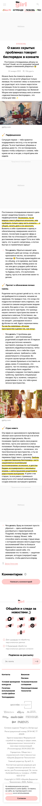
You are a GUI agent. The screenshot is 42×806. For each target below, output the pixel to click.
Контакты (6, 674)
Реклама (24, 678)
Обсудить (29, 71)
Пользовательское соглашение (29, 683)
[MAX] (10, 619)
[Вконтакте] (21, 619)
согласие (14, 640)
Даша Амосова (11, 564)
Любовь (21, 44)
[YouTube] (32, 619)
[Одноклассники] (21, 632)
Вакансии (25, 674)
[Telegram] (10, 625)
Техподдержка (8, 697)
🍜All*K (6, 10)
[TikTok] (21, 625)
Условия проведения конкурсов (11, 683)
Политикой (12, 646)
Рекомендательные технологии (29, 689)
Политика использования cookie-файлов (8, 691)
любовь (30, 10)
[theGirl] (21, 4)
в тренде (18, 10)
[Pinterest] (32, 625)
